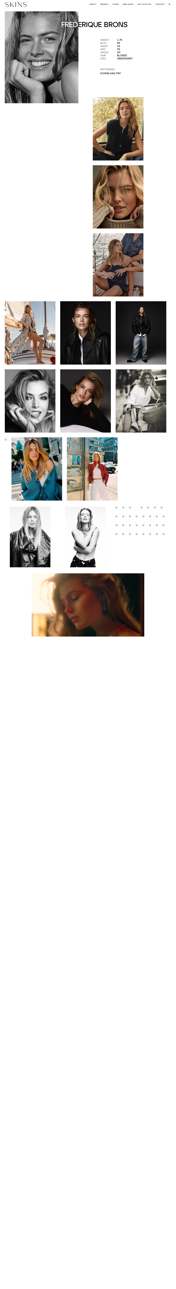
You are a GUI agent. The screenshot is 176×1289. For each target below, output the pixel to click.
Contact (160, 4)
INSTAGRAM (107, 69)
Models (104, 4)
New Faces (128, 4)
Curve (115, 4)
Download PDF (110, 73)
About (93, 4)
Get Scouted (144, 4)
